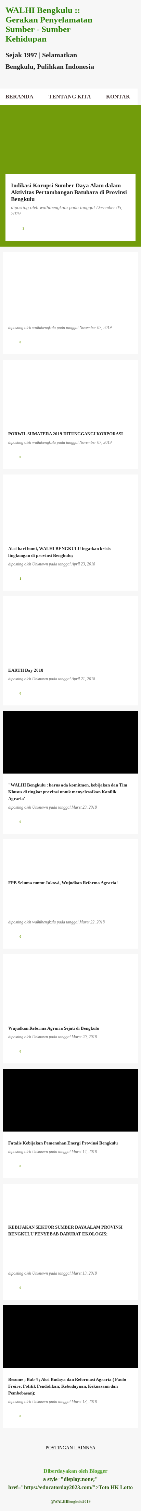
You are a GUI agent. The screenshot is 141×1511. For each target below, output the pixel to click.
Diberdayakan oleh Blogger (74, 1471)
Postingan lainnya (70, 1447)
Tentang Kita (70, 96)
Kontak (118, 96)
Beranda (19, 96)
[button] (126, 228)
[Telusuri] (115, 13)
